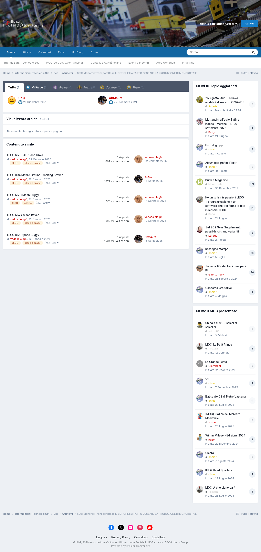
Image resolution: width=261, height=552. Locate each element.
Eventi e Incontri (138, 62)
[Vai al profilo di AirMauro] (102, 100)
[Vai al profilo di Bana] (199, 199)
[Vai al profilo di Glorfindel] (199, 363)
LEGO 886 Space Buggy (23, 235)
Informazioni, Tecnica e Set (21, 62)
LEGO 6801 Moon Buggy (23, 195)
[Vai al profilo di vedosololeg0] (138, 159)
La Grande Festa (216, 362)
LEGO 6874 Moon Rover (23, 215)
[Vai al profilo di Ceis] (11, 100)
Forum (11, 52)
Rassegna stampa (216, 249)
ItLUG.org (77, 52)
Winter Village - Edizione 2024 (225, 435)
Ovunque (237, 52)
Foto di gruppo (214, 145)
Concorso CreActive (218, 288)
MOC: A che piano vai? (220, 487)
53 (207, 379)
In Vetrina (188, 62)
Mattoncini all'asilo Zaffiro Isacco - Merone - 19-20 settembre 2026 (222, 124)
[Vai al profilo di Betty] (199, 121)
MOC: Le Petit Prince (218, 344)
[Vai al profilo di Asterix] (199, 99)
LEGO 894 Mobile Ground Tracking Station (35, 175)
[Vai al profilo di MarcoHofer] (199, 181)
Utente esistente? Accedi (217, 23)
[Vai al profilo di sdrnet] (199, 415)
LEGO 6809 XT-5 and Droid (25, 155)
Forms (94, 52)
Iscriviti (249, 23)
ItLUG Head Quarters (218, 470)
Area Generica (165, 62)
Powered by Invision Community (130, 546)
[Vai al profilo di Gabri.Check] (199, 268)
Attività (26, 52)
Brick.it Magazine (216, 180)
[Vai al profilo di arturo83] (199, 324)
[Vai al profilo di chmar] (199, 147)
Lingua (101, 537)
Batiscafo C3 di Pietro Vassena (225, 396)
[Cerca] (253, 52)
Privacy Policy (120, 537)
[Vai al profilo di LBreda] (199, 229)
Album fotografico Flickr (221, 162)
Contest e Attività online (106, 62)
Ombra (209, 453)
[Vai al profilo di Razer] (199, 437)
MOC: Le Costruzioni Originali (64, 62)
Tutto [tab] (14, 87)
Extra (61, 52)
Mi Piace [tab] (39, 87)
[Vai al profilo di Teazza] (199, 346)
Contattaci (141, 537)
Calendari (44, 52)
